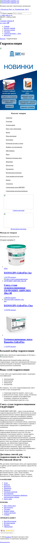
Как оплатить (8, 507)
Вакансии (7, 490)
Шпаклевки (9, 161)
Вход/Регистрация (10, 521)
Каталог (2, 38)
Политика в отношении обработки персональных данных (15, 496)
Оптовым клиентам (10, 492)
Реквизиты (7, 488)
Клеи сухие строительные (13, 129)
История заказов (9, 523)
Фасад (7, 154)
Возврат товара (9, 511)
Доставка (7, 32)
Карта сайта (8, 499)
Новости (7, 485)
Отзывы (6, 514)
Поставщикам (8, 493)
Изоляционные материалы (14, 172)
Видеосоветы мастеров (18, 229)
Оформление (8, 526)
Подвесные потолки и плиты (14, 143)
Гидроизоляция (10, 125)
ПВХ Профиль (10, 151)
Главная (6, 26)
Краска (8, 132)
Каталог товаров (9, 28)
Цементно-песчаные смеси (14, 158)
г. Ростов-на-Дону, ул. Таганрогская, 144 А (14, 9)
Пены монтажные (11, 136)
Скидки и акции (9, 30)
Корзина (7, 525)
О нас (6, 483)
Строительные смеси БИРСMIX (15, 187)
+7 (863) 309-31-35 (6, 15)
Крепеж (8, 180)
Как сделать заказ (10, 505)
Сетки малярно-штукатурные (14, 176)
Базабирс (8, 537)
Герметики (9, 118)
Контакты (7, 35)
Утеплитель (9, 183)
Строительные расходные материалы (17, 191)
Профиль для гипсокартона (14, 147)
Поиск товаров (7, 13)
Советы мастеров (18, 210)
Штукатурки (9, 165)
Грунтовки (9, 121)
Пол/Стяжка (9, 140)
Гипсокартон (10, 169)
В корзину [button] (12, 277)
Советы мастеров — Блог (12, 33)
